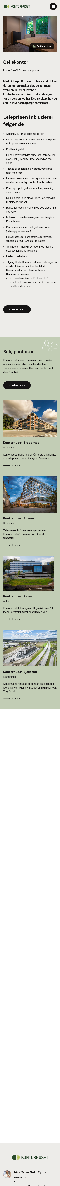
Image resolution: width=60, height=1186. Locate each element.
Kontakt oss (17, 309)
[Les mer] (30, 418)
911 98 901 (22, 1177)
